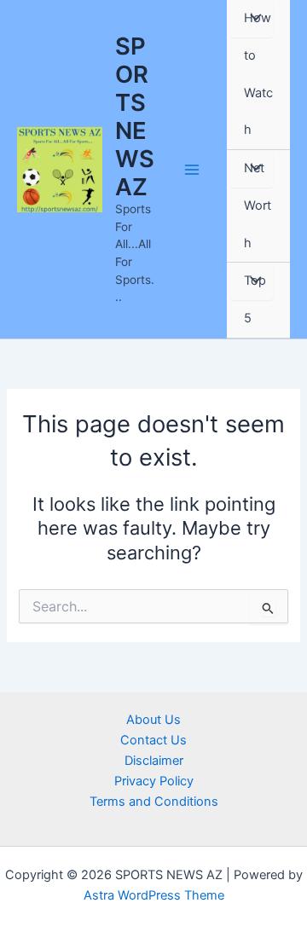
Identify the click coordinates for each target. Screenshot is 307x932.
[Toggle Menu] (251, 19)
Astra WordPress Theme (154, 895)
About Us (153, 719)
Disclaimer (154, 760)
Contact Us (153, 740)
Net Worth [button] (257, 205)
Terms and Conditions (154, 801)
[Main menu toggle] (192, 170)
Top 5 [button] (255, 299)
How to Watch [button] (258, 73)
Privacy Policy (154, 781)
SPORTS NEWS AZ (134, 116)
